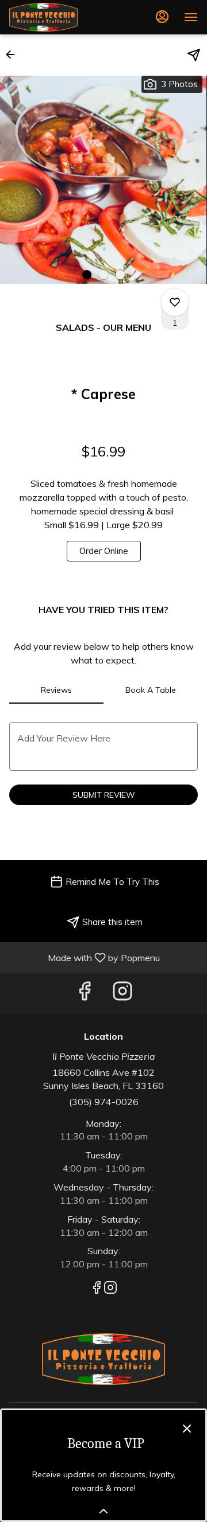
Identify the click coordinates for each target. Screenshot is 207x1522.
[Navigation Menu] (191, 17)
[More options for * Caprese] (175, 302)
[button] (14, 54)
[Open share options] (194, 55)
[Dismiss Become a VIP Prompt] (187, 1428)
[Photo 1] (86, 274)
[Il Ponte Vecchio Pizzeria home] (61, 17)
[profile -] (162, 17)
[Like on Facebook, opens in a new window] (84, 993)
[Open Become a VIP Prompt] (103, 1511)
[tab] (56, 690)
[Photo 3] (120, 274)
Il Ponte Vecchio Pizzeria (103, 1359)
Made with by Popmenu (84, 957)
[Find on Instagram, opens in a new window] (122, 993)
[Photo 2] (103, 274)
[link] (104, 551)
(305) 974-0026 (104, 1101)
